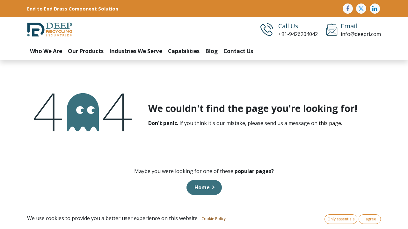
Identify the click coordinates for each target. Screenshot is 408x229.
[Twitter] (361, 8)
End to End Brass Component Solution (72, 8)
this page (330, 123)
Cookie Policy (213, 218)
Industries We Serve (135, 51)
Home (202, 187)
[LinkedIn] (375, 8)
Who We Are (46, 51)
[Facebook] (348, 8)
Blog (211, 51)
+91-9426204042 (298, 34)
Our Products (86, 51)
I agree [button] (370, 219)
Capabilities (184, 51)
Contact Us (238, 51)
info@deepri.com (361, 34)
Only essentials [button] (340, 219)
